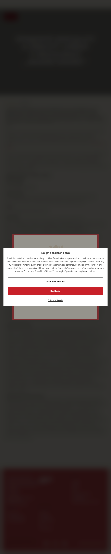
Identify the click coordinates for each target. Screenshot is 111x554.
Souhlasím (55, 291)
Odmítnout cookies (56, 281)
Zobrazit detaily (55, 300)
